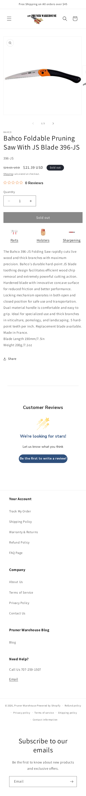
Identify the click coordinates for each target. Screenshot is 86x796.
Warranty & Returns (23, 532)
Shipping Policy (20, 522)
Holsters (43, 240)
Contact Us (17, 613)
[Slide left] (33, 123)
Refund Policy (19, 542)
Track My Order (20, 511)
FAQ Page (16, 553)
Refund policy (73, 705)
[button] (9, 19)
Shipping (8, 173)
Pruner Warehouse (25, 705)
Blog (12, 642)
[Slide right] (53, 123)
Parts (14, 240)
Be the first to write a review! (43, 458)
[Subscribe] (72, 781)
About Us (16, 582)
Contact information (45, 719)
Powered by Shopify (49, 705)
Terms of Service (21, 592)
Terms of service (44, 712)
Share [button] (12, 359)
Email (13, 679)
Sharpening (72, 240)
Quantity (9, 192)
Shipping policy (67, 712)
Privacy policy (21, 712)
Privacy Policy (19, 603)
